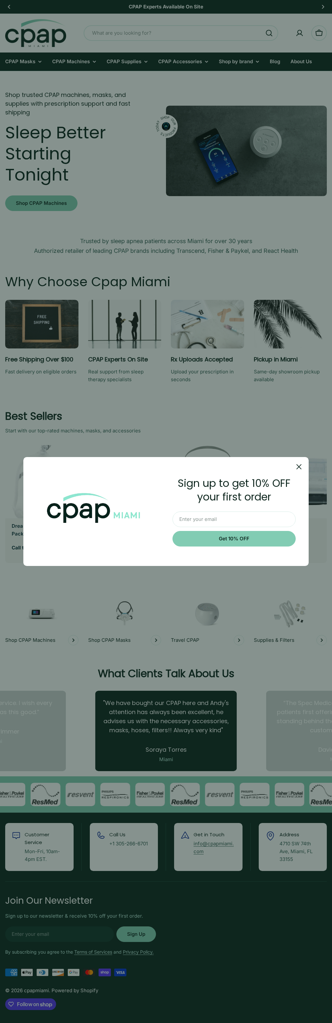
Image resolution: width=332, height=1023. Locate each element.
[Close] (298, 466)
